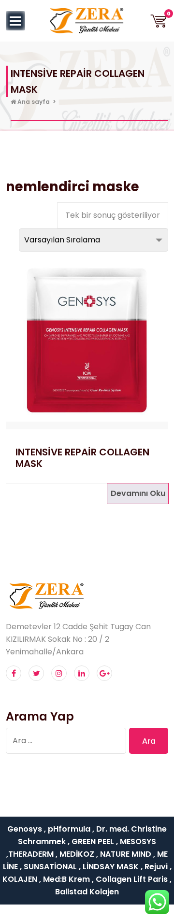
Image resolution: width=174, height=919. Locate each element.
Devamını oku (138, 493)
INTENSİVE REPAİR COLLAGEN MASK (82, 457)
